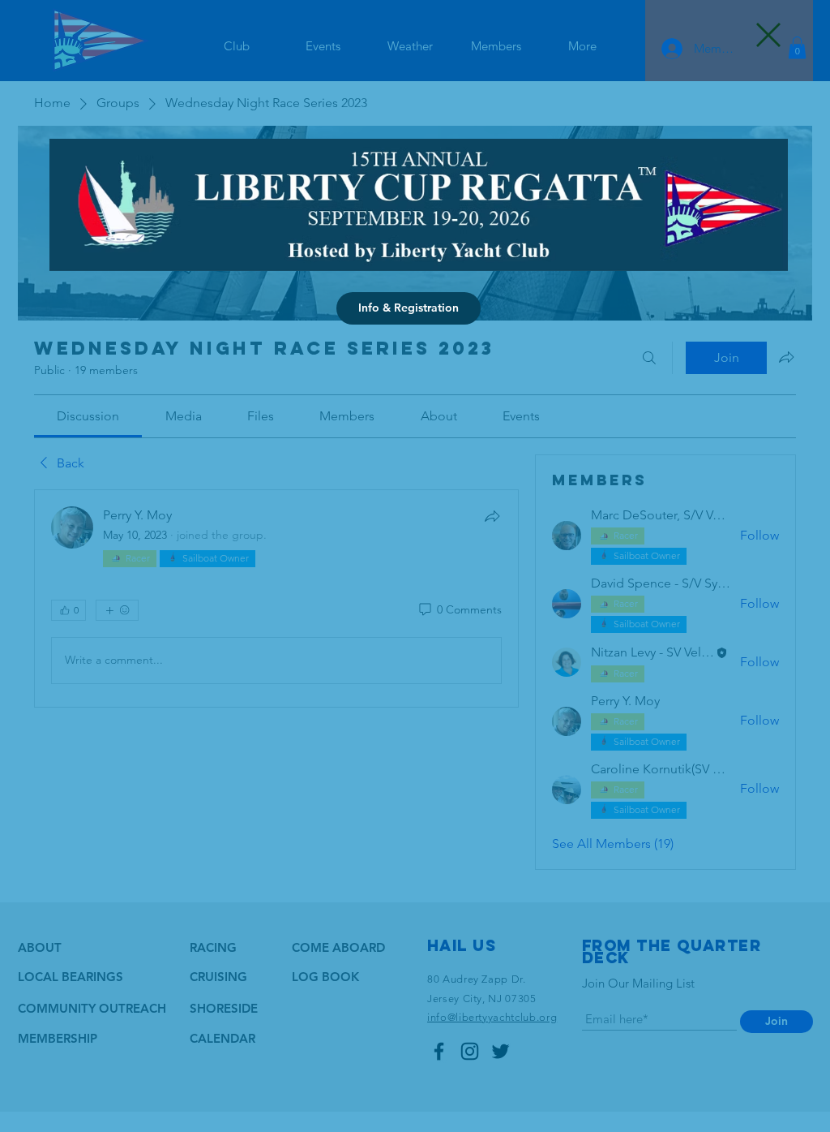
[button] (768, 35)
